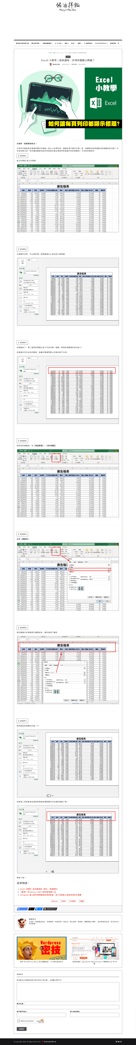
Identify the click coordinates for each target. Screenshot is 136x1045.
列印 (64, 901)
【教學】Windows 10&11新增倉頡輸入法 (38, 892)
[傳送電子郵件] (59, 64)
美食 (66, 43)
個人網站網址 (75, 1011)
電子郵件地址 (22, 1011)
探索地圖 (113, 43)
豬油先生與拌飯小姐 (22, 43)
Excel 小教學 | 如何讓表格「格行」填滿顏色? (39, 889)
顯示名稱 (21, 1003)
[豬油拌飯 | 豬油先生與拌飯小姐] (68, 6)
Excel (62, 52)
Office (58, 52)
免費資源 (89, 43)
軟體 (79, 43)
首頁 (51, 52)
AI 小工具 (58, 43)
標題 (82, 901)
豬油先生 (55, 64)
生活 (72, 43)
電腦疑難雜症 (47, 43)
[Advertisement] (68, 26)
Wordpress (101, 43)
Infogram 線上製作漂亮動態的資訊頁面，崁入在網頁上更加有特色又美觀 (50, 895)
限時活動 (36, 43)
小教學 (73, 901)
